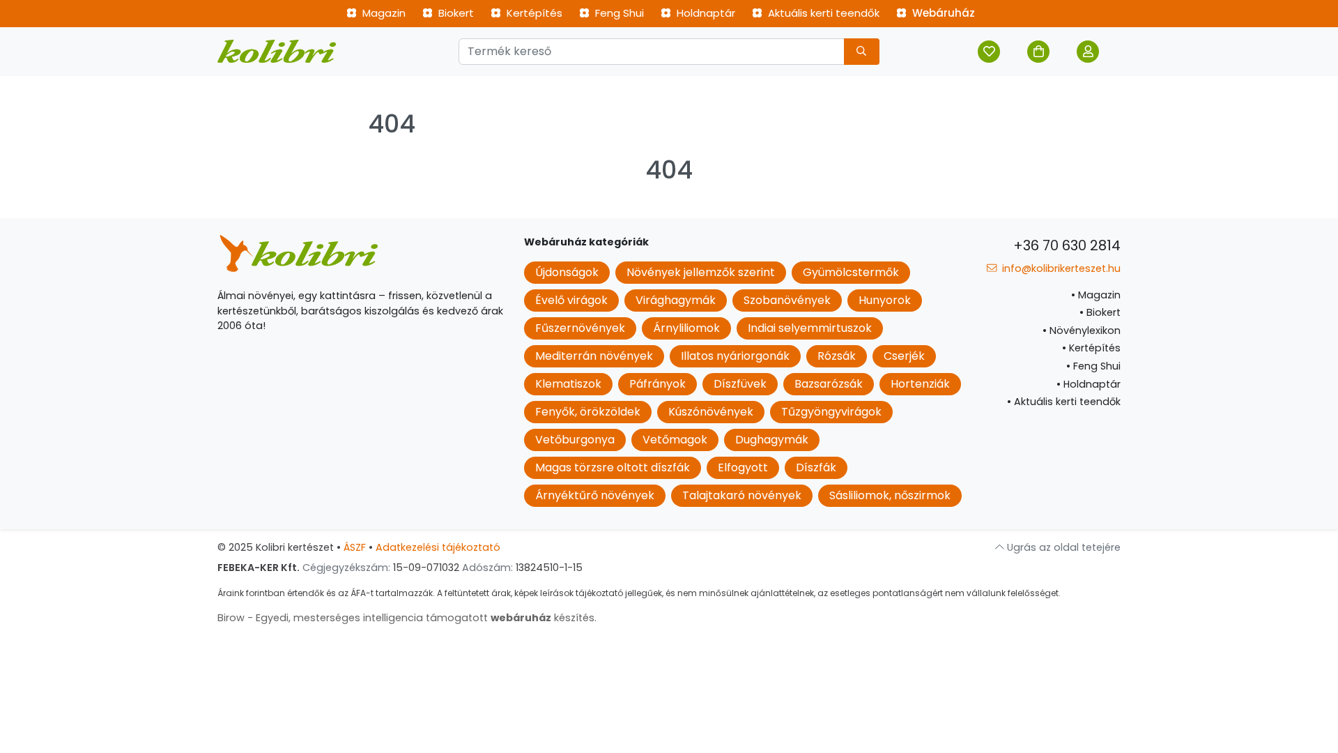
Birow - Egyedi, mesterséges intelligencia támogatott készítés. (407, 618)
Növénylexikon (1082, 330)
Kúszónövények (710, 412)
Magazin (383, 13)
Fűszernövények (580, 328)
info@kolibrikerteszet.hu (1060, 268)
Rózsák (836, 356)
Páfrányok (657, 384)
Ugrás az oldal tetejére (1062, 547)
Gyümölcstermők (851, 272)
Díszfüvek (740, 384)
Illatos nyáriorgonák (735, 356)
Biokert (455, 13)
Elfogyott (743, 467)
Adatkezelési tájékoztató (438, 547)
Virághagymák (676, 300)
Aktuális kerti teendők (822, 13)
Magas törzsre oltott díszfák (612, 467)
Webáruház (942, 13)
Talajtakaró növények (741, 495)
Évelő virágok (571, 300)
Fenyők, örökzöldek (587, 412)
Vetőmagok (675, 440)
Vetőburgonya (575, 440)
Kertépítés (533, 13)
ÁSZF (355, 547)
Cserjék (904, 356)
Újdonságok (567, 272)
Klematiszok (568, 384)
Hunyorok (885, 300)
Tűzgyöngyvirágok (831, 412)
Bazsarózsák (828, 384)
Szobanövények (787, 300)
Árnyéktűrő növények (594, 495)
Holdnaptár (704, 13)
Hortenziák (920, 384)
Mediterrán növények (594, 356)
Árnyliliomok (686, 328)
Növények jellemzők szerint (700, 272)
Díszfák (816, 467)
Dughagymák (771, 440)
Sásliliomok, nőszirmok (890, 495)
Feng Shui (618, 13)
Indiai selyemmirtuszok (810, 328)
